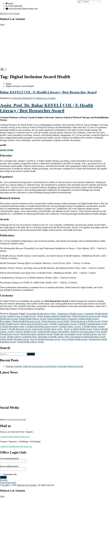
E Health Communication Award (92, 324)
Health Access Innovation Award (85, 331)
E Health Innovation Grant (12, 326)
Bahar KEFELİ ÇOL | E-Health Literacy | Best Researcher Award (48, 92)
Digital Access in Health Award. (21, 316)
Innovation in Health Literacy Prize (53, 336)
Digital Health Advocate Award (86, 316)
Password (9, 466)
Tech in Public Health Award (74, 339)
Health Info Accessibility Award (68, 334)
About (3, 34)
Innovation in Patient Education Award (88, 336)
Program (4, 51)
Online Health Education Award (14, 339)
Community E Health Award (70, 313)
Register (4, 46)
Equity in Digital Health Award (78, 329)
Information (6, 57)
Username (9, 458)
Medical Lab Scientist (9, 13)
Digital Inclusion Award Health (55, 321)
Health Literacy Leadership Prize (22, 336)
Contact (4, 63)
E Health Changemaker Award (62, 324)
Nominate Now (7, 40)
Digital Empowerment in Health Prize (54, 316)
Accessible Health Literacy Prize (41, 313)
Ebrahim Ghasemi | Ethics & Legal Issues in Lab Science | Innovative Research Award (44, 366)
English (85, 2)
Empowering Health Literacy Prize (47, 329)
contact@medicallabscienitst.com (15, 436)
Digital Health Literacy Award (32, 319)
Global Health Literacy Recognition (53, 331)
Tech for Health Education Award (45, 339)
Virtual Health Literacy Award (30, 342)
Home (3, 28)
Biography (14, 313)
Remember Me (10, 474)
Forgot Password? (8, 482)
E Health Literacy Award (69, 326)
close (2, 24)
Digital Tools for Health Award (34, 324)
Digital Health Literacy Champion (62, 319)
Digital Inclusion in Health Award (85, 321)
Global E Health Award (25, 331)
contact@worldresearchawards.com (16, 446)
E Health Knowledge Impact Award (41, 326)
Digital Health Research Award (26, 321)
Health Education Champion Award (36, 334)
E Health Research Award (19, 329)
